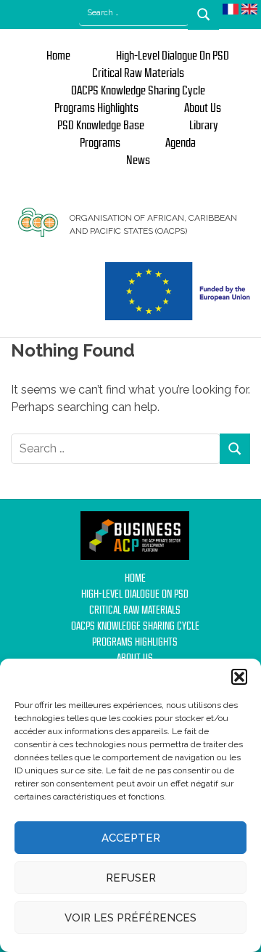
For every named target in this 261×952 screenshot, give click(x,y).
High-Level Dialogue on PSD (172, 56)
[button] (239, 677)
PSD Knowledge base (100, 125)
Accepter (131, 838)
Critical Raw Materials (138, 73)
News (138, 160)
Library (203, 125)
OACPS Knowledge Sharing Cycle (138, 91)
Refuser (131, 877)
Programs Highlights (96, 108)
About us (202, 108)
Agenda (180, 143)
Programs (100, 143)
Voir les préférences (130, 917)
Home (58, 56)
